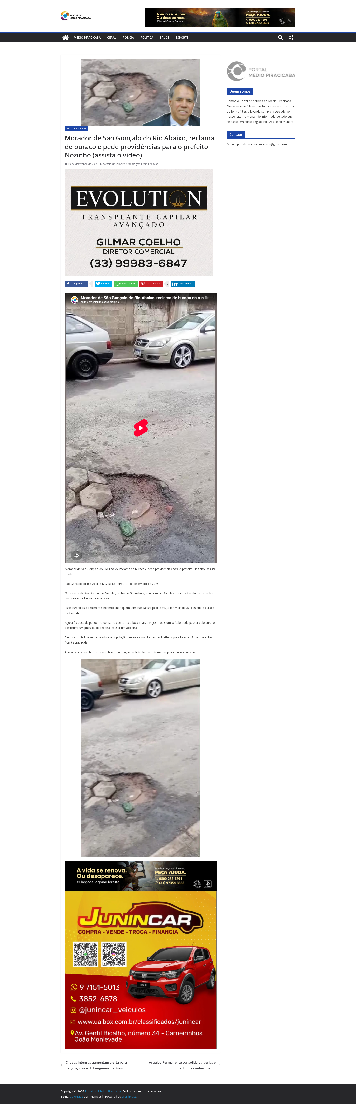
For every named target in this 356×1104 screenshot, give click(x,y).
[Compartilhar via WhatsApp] (126, 284)
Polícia (128, 37)
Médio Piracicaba (87, 37)
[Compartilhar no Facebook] (76, 284)
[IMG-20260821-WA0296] (141, 894)
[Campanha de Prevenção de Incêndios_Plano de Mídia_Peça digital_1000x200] (141, 863)
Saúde (164, 37)
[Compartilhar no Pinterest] (151, 284)
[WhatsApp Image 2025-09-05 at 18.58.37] (139, 171)
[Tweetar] (103, 284)
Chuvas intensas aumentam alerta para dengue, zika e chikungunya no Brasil (96, 1065)
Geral (111, 37)
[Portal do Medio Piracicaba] (65, 37)
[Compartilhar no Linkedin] (183, 284)
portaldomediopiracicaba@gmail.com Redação (130, 164)
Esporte (182, 37)
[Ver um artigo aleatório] (290, 37)
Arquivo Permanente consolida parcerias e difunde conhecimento (182, 1065)
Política (147, 37)
